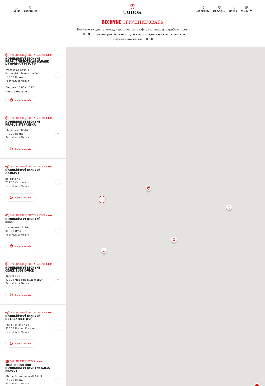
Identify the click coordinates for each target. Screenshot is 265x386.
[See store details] (58, 75)
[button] (233, 9)
